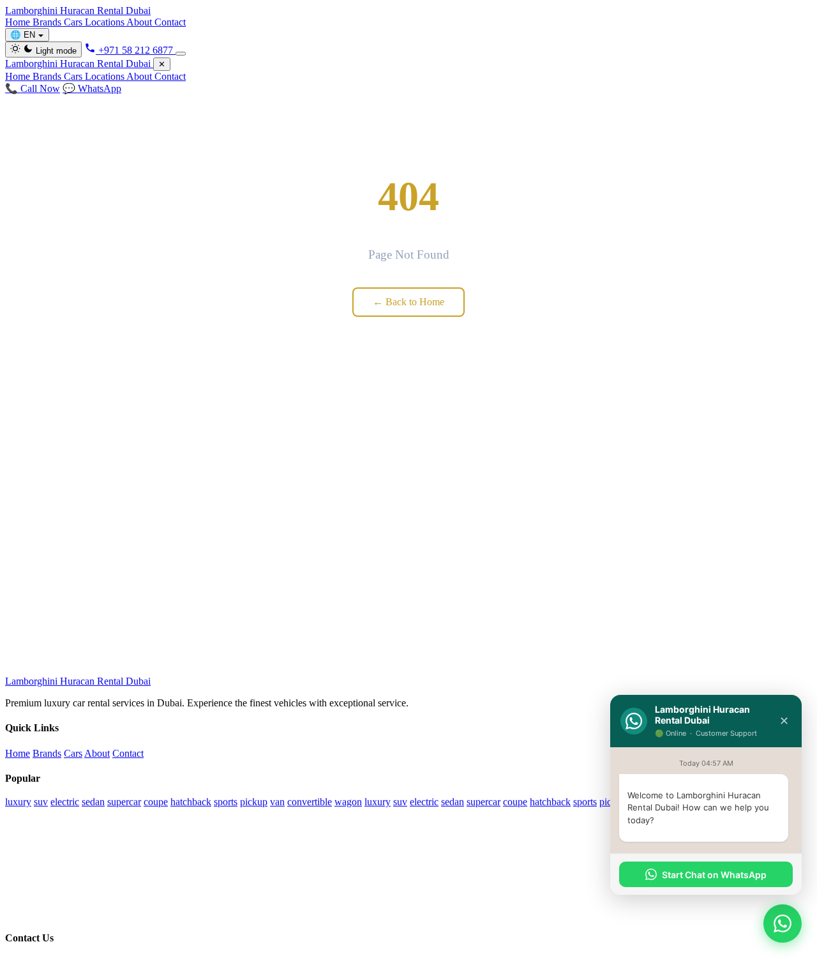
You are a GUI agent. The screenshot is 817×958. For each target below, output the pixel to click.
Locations (105, 22)
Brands (48, 22)
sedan (93, 801)
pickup (253, 801)
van (277, 801)
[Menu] (181, 54)
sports (225, 801)
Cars (74, 22)
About (140, 22)
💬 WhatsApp (92, 88)
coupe (156, 801)
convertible (309, 801)
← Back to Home (408, 301)
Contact (170, 22)
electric (64, 801)
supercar (124, 801)
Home (19, 22)
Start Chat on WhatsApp (714, 874)
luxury (18, 801)
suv (41, 801)
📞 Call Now (32, 88)
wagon (348, 801)
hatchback (190, 801)
